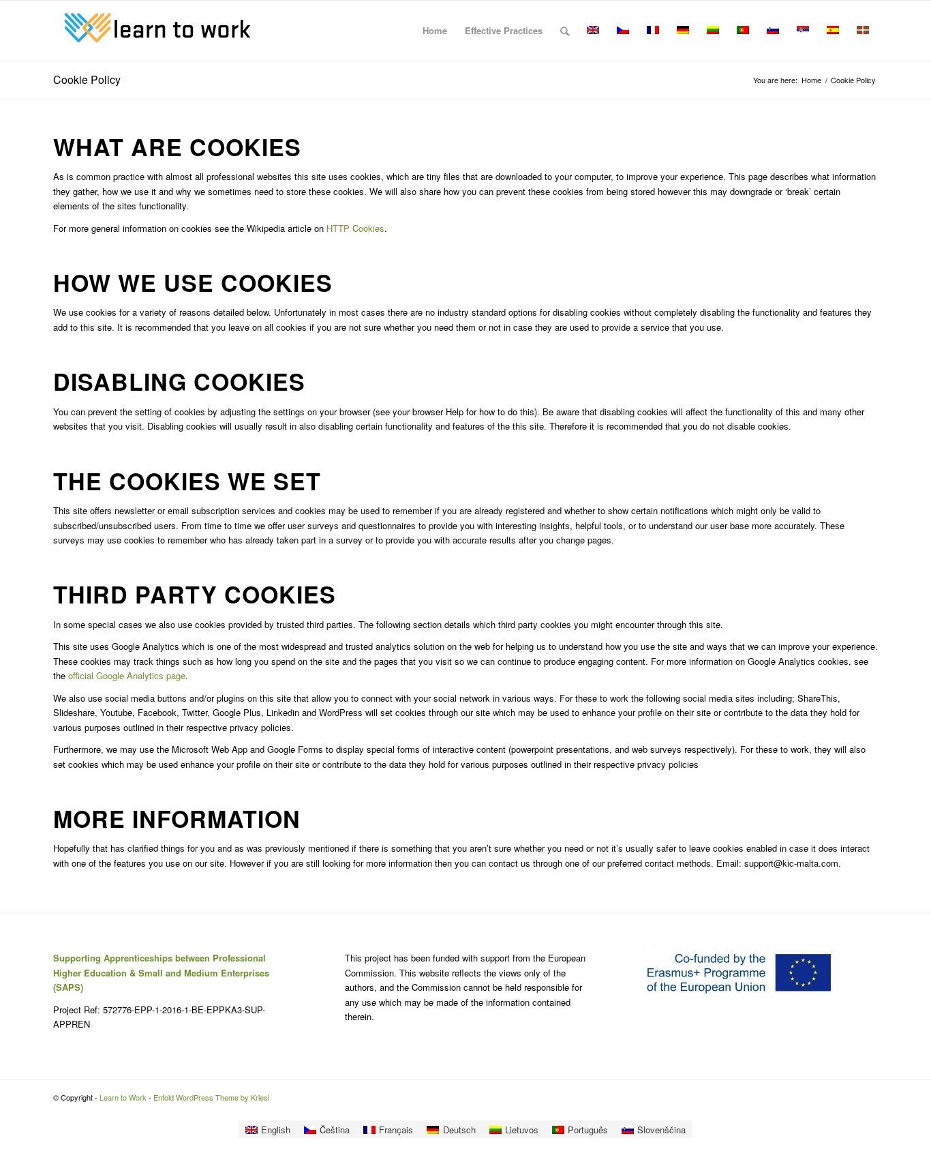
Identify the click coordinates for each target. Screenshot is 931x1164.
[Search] (564, 31)
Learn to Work (123, 1097)
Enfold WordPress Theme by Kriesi (211, 1097)
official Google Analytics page (126, 675)
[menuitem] (435, 31)
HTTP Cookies (355, 228)
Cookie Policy (87, 79)
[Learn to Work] (155, 31)
